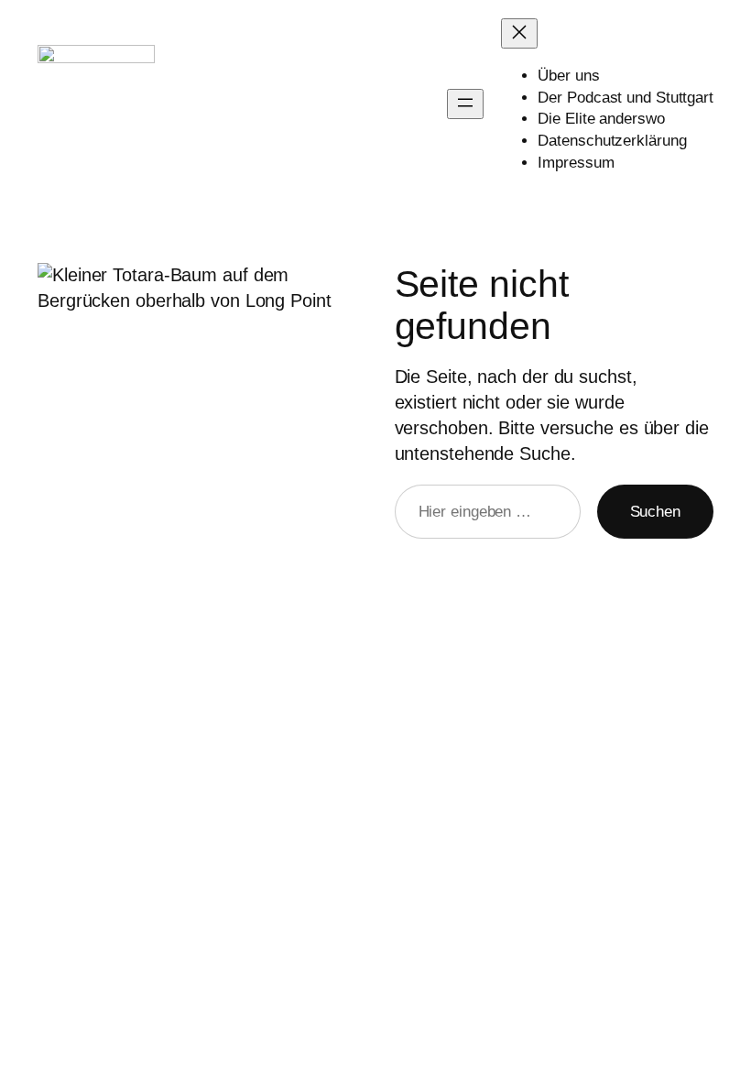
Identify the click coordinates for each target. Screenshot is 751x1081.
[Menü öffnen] (465, 104)
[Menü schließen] (519, 33)
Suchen (655, 511)
